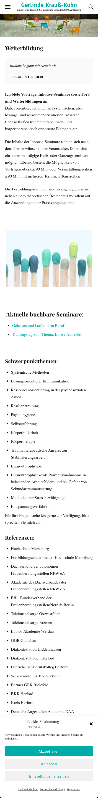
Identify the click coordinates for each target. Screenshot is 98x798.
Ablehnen (49, 764)
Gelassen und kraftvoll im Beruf (38, 325)
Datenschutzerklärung (52, 789)
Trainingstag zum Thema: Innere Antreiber (47, 334)
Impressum (73, 789)
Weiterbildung (24, 48)
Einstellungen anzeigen (49, 776)
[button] (91, 724)
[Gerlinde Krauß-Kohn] (49, 6)
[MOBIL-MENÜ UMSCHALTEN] (7, 7)
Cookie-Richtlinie (28, 789)
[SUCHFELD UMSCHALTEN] (90, 7)
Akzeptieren (49, 751)
